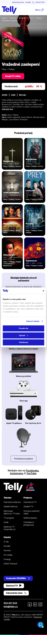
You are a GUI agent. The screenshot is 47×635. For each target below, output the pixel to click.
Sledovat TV (12, 585)
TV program (9, 518)
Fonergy (7, 559)
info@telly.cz (11, 606)
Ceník (6, 522)
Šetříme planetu (30, 518)
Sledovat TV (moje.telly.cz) (10, 528)
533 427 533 (10, 603)
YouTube (31, 473)
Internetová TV (30, 502)
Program (22, 18)
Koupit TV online (13, 76)
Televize (12, 18)
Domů (4, 18)
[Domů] (9, 10)
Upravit (22, 335)
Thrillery (39, 18)
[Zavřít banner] (43, 291)
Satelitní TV (29, 506)
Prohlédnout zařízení (23, 458)
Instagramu (16, 473)
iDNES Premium (10, 563)
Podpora (28, 497)
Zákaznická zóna (18, 2)
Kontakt (28, 2)
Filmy (31, 18)
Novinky (7, 550)
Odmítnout (23, 342)
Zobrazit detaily (32, 321)
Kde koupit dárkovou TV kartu (12, 512)
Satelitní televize (11, 506)
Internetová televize (12, 502)
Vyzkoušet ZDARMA (16, 578)
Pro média (8, 555)
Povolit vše (23, 328)
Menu (38, 9)
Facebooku (32, 470)
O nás (6, 541)
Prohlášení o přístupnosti (29, 523)
